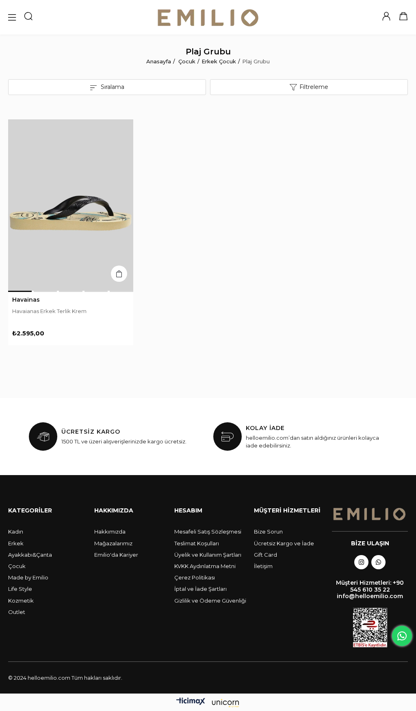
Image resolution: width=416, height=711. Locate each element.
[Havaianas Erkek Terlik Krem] (70, 205)
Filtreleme (313, 87)
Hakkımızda (110, 531)
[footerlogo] (370, 514)
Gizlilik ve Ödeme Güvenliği (210, 600)
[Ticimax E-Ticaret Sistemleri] (208, 703)
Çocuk (17, 566)
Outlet (16, 612)
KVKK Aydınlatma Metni (205, 566)
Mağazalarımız (113, 543)
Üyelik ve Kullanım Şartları (207, 554)
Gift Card (265, 554)
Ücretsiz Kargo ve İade (284, 543)
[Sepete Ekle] (119, 274)
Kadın (15, 531)
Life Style (20, 589)
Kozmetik (21, 600)
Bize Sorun (268, 531)
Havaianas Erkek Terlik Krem (49, 311)
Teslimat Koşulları (196, 543)
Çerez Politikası (194, 577)
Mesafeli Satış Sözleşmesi (207, 531)
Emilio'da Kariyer (116, 554)
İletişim (263, 566)
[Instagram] (361, 562)
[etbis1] (370, 627)
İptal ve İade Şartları (200, 589)
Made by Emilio (28, 577)
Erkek (16, 543)
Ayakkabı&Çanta (30, 554)
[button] (20, 291)
